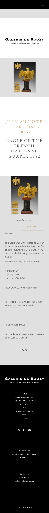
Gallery (24, 394)
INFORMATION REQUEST (15, 325)
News (24, 415)
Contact (24, 418)
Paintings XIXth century (24, 401)
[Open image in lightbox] (24, 195)
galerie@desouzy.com (24, 481)
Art (24, 408)
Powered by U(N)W (24, 507)
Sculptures (24, 404)
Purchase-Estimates (24, 411)
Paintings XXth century (24, 397)
